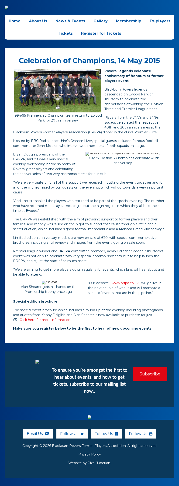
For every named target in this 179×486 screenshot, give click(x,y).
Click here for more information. (45, 320)
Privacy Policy (89, 454)
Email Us (35, 434)
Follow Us (69, 434)
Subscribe (150, 374)
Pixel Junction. (99, 463)
